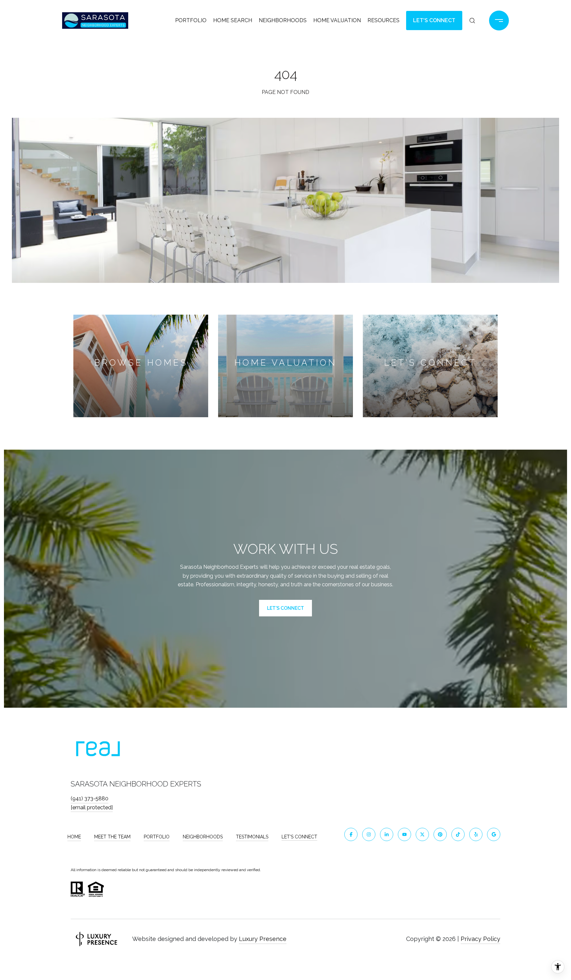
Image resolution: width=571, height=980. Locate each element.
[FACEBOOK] (351, 834)
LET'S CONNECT (299, 836)
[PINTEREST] (440, 834)
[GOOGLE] (493, 834)
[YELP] (475, 834)
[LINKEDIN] (386, 834)
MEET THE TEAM (112, 836)
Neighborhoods (283, 20)
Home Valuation (337, 20)
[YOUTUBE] (404, 834)
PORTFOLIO (157, 836)
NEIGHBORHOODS (203, 836)
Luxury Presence (262, 938)
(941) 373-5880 (89, 798)
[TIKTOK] (458, 834)
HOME (74, 836)
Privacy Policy (480, 938)
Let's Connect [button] (434, 20)
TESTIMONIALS (252, 836)
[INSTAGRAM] (368, 834)
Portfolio (191, 20)
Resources (383, 20)
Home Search (232, 20)
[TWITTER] (422, 834)
